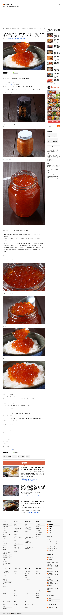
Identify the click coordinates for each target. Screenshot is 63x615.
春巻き (35, 512)
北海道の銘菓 (5, 586)
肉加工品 (16, 547)
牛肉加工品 (15, 538)
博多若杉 (49, 141)
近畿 (49, 573)
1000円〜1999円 (13, 28)
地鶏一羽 (15, 525)
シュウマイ (30, 525)
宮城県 (56, 560)
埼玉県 (56, 565)
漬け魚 (4, 561)
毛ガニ (9, 552)
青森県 (48, 560)
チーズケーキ (5, 572)
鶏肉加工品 (15, 529)
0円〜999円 (28, 512)
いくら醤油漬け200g (8, 449)
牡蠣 (4, 541)
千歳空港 (49, 139)
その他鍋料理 (38, 540)
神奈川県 (56, 566)
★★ (49, 530)
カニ (4, 549)
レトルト (38, 597)
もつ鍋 (37, 524)
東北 (49, 559)
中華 (26, 524)
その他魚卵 (5, 532)
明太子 (4, 524)
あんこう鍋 (38, 532)
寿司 (4, 593)
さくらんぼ (16, 571)
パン (26, 593)
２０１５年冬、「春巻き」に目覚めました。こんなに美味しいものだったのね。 (32, 503)
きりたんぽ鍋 (38, 534)
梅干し (37, 573)
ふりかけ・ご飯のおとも (26, 480)
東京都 (38, 512)
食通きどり (13, 613)
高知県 (56, 583)
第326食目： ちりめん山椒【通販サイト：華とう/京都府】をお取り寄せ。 (32, 468)
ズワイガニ (4, 552)
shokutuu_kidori (49, 91)
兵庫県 (53, 575)
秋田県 (48, 562)
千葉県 (48, 566)
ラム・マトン (16, 542)
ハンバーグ (26, 533)
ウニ (4, 530)
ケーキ (4, 571)
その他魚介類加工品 (7, 563)
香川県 (52, 583)
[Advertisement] (31, 16)
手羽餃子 (49, 136)
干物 (4, 559)
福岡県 (48, 587)
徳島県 (48, 583)
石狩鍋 (37, 530)
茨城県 (48, 565)
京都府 (32, 480)
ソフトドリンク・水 (29, 604)
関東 (49, 564)
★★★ (49, 528)
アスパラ (27, 571)
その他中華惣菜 (27, 529)
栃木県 (52, 565)
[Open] (49, 92)
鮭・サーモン (5, 534)
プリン (4, 577)
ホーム (4, 28)
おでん (26, 542)
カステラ (54, 136)
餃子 (25, 525)
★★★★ (15, 38)
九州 (49, 585)
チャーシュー (27, 528)
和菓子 (4, 579)
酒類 (26, 607)
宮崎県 (56, 588)
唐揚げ (26, 547)
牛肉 (15, 536)
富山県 (39, 495)
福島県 (56, 562)
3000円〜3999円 (51, 545)
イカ (36, 495)
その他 (15, 551)
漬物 (37, 571)
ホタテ (4, 540)
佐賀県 (53, 587)
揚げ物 (26, 545)
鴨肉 (15, 545)
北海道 (24, 38)
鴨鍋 (37, 536)
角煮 (29, 542)
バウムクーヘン (5, 584)
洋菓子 (4, 575)
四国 (49, 582)
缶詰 (37, 593)
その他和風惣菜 (27, 544)
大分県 (52, 588)
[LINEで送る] (15, 73)
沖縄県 (49, 591)
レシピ (49, 598)
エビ (4, 547)
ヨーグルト (5, 608)
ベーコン (18, 548)
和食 (26, 534)
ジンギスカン (16, 543)
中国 (49, 579)
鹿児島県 (48, 589)
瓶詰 (37, 595)
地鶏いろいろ (16, 527)
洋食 (26, 531)
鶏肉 (15, 524)
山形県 (53, 562)
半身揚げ (29, 547)
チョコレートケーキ (6, 573)
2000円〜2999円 (51, 543)
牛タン (20, 537)
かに (51, 133)
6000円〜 (50, 550)
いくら (56, 139)
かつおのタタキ (6, 555)
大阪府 (48, 575)
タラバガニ (4, 550)
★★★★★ (55, 141)
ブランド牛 (15, 537)
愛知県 (56, 571)
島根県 (48, 580)
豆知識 (49, 600)
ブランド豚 (15, 533)
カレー (55, 133)
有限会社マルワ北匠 (8, 84)
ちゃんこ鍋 (38, 528)
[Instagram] (51, 93)
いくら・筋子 (19, 38)
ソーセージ (15, 549)
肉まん (29, 527)
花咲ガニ (4, 553)
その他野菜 (27, 579)
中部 (49, 568)
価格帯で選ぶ (8, 28)
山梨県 (56, 570)
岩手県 (53, 560)
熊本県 (48, 588)
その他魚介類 (5, 557)
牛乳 (4, 606)
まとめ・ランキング (52, 607)
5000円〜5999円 (51, 548)
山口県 (56, 580)
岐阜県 (48, 571)
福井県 (52, 570)
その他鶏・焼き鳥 (17, 528)
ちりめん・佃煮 (34, 479)
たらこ (4, 526)
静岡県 (52, 571)
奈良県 (56, 575)
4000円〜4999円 (51, 546)
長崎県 (56, 587)
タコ (4, 545)
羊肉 (15, 540)
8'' (48, 133)
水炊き (37, 526)
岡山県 (52, 580)
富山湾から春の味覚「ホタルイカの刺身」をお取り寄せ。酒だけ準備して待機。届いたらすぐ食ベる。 (33, 488)
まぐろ (4, 536)
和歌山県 (48, 577)
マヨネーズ (16, 604)
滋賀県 (52, 574)
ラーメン (16, 595)
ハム (14, 548)
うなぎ (4, 538)
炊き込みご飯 (27, 541)
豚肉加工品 (15, 534)
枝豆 (26, 575)
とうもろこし (27, 573)
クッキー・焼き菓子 (7, 582)
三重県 (48, 574)
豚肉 (15, 531)
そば (15, 593)
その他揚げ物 (27, 548)
